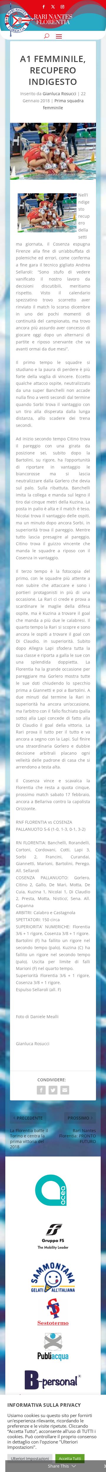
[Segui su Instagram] (62, 6)
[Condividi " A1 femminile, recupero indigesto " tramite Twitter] (53, 1090)
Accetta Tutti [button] (70, 1458)
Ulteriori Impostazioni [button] (30, 1458)
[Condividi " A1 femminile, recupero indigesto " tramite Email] (65, 1090)
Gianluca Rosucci (59, 93)
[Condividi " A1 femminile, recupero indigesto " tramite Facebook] (41, 1090)
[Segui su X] (53, 6)
